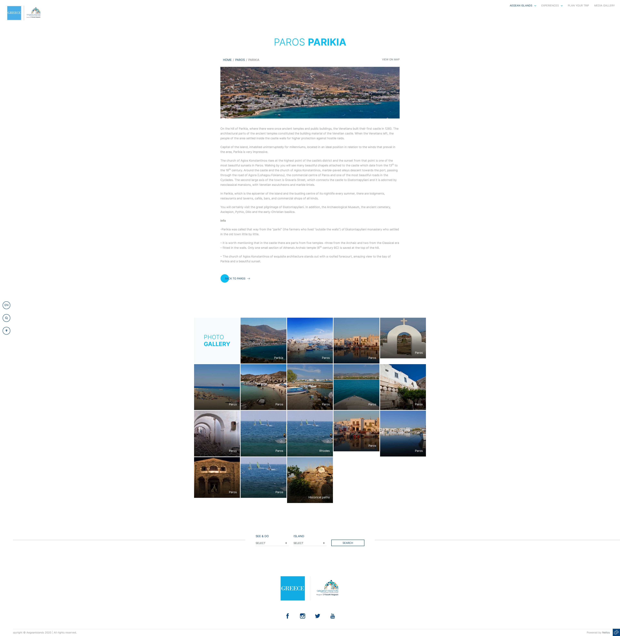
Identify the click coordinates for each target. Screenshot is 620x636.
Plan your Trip (578, 5)
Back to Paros (235, 278)
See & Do (262, 536)
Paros (240, 60)
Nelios (606, 632)
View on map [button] (391, 59)
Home (227, 60)
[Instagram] (302, 615)
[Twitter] (317, 615)
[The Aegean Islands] (24, 13)
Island (299, 536)
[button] (6, 305)
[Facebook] (287, 615)
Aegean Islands (521, 5)
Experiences (550, 5)
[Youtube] (332, 615)
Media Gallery (604, 5)
